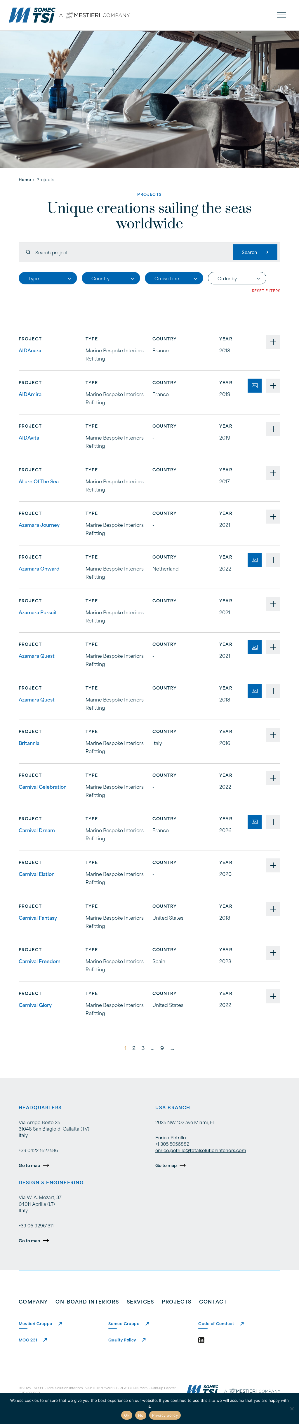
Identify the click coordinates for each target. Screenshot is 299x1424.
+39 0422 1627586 (38, 1150)
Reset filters (266, 291)
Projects (177, 1301)
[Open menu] (281, 15)
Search (249, 252)
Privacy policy (165, 1415)
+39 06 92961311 (36, 1225)
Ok (126, 1415)
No (141, 1415)
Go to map (29, 1165)
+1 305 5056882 (172, 1143)
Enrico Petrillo (170, 1137)
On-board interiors (87, 1301)
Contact (213, 1301)
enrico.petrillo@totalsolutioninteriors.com (200, 1150)
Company (33, 1301)
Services (140, 1301)
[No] (292, 1408)
